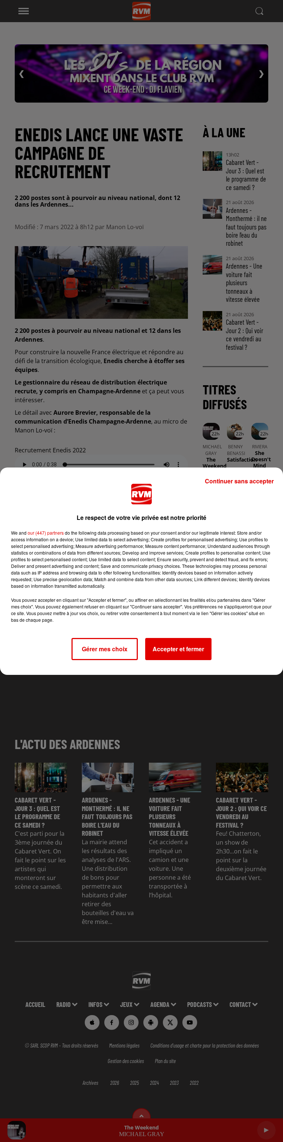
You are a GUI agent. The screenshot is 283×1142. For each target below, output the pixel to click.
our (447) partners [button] (46, 532)
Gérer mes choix (104, 649)
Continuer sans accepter (239, 481)
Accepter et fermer (178, 649)
